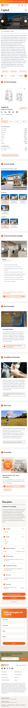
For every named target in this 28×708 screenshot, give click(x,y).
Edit (23, 529)
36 (17, 121)
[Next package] (25, 249)
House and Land (4, 677)
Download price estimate (14, 594)
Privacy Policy (3, 705)
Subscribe (23, 658)
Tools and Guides (17, 674)
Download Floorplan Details (10, 155)
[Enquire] (25, 76)
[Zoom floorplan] (24, 88)
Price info (24, 108)
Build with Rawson (18, 671)
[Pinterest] (2, 668)
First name (5, 619)
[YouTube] (5, 668)
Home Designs (6, 31)
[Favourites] (22, 5)
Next (13, 643)
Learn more (23, 1)
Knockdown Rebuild (5, 680)
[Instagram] (10, 668)
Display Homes (4, 674)
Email (4, 631)
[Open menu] (25, 5)
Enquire (14, 598)
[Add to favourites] (25, 10)
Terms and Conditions (11, 705)
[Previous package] (3, 249)
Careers (16, 680)
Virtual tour (23, 71)
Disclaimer (17, 705)
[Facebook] (12, 668)
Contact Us (16, 677)
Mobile (4, 636)
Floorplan (15, 71)
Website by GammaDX (5, 706)
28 (4, 121)
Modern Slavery (23, 705)
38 (23, 121)
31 (10, 121)
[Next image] (25, 21)
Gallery (5, 71)
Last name (5, 625)
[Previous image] (2, 21)
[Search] (19, 5)
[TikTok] (7, 668)
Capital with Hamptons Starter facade (12, 27)
